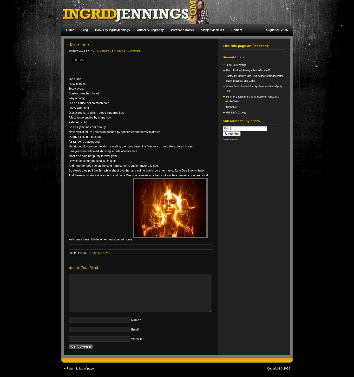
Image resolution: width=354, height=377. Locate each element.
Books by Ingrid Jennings (112, 30)
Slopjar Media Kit (212, 30)
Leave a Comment (129, 50)
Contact (236, 30)
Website (136, 339)
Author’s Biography (150, 30)
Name (135, 320)
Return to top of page (80, 368)
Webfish (235, 139)
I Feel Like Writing (236, 64)
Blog (85, 30)
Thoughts (231, 107)
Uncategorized (99, 253)
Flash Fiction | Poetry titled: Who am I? (248, 70)
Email (135, 329)
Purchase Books (182, 30)
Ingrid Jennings (174, 12)
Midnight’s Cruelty (236, 112)
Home (70, 30)
